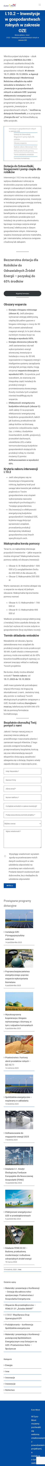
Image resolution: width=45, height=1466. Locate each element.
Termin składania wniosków (24, 154)
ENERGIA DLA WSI (22, 60)
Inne (19, 1269)
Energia (8, 1365)
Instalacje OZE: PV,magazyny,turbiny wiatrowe (14, 935)
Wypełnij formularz (22, 293)
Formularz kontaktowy (22, 158)
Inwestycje (10, 1384)
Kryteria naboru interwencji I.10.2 (25, 147)
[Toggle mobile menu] (40, 4)
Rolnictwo (10, 1390)
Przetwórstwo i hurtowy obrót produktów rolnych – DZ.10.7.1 (18, 1061)
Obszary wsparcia (20, 143)
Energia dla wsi (11, 117)
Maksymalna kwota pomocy (24, 151)
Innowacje (10, 1377)
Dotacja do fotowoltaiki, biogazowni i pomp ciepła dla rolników (24, 137)
